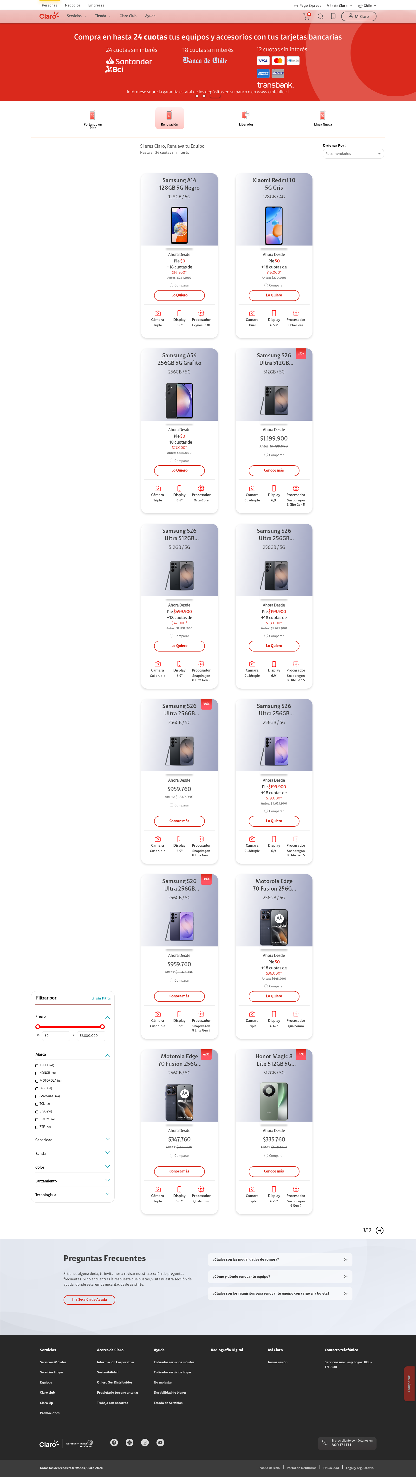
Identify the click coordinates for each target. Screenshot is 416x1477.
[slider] (37, 1026)
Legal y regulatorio (360, 1468)
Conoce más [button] (274, 470)
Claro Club (128, 16)
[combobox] (353, 154)
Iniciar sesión (277, 1362)
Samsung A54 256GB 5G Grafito (179, 359)
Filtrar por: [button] (47, 998)
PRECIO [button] (40, 1017)
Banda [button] (40, 1154)
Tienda (100, 16)
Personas (49, 5)
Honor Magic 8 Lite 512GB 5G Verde (274, 1061)
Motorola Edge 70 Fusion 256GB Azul (274, 886)
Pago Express (310, 5)
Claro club (47, 1393)
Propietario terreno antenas (117, 1393)
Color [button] (39, 1168)
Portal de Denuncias (301, 1468)
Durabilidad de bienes (170, 1393)
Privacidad (331, 1468)
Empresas (96, 5)
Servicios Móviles (53, 1362)
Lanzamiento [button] (46, 1181)
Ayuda (150, 16)
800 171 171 (341, 1445)
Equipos (46, 1382)
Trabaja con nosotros (112, 1403)
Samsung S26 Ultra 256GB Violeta (274, 711)
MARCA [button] (40, 1055)
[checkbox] (72, 1065)
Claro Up (46, 1403)
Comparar (182, 285)
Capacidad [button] (43, 1140)
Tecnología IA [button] (45, 1195)
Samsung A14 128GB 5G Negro (179, 184)
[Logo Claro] (49, 15)
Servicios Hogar (51, 1372)
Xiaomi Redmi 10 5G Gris (274, 184)
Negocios (73, 5)
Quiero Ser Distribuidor (114, 1382)
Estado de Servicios (168, 1403)
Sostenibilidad (107, 1372)
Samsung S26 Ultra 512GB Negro (274, 360)
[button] (306, 16)
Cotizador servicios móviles (174, 1362)
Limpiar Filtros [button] (101, 998)
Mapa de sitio (270, 1468)
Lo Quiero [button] (179, 295)
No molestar (163, 1382)
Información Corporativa (115, 1362)
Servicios (74, 16)
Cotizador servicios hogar (172, 1372)
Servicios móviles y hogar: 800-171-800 (348, 1365)
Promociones (49, 1413)
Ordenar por (333, 146)
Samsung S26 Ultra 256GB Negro (274, 535)
